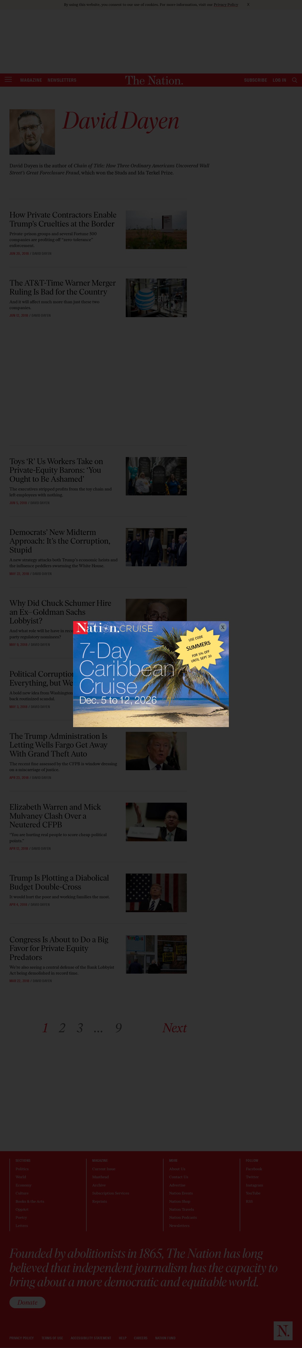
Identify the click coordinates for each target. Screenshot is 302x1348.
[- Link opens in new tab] (151, 674)
